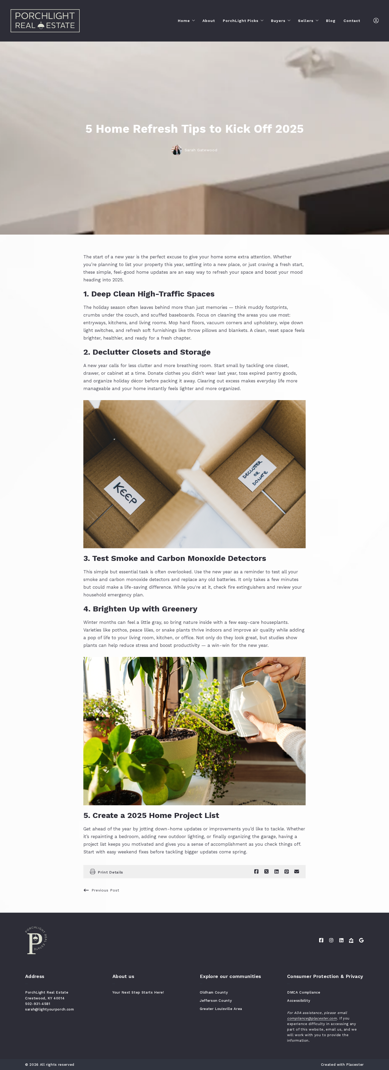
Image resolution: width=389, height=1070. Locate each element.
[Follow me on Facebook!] (321, 940)
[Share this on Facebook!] (256, 871)
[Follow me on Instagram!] (331, 940)
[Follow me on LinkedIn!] (341, 940)
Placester (355, 1065)
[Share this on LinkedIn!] (276, 871)
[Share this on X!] (266, 871)
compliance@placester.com (312, 1018)
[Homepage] (45, 20)
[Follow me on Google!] (361, 940)
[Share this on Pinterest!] (286, 871)
